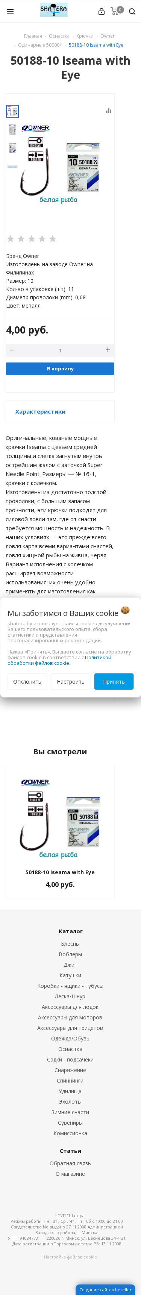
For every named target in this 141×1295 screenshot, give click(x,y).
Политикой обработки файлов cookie (59, 660)
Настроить (71, 681)
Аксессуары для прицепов (70, 1027)
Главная (33, 36)
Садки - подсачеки (70, 1059)
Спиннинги (70, 1080)
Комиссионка (70, 1133)
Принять (114, 681)
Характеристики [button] (40, 411)
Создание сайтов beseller (105, 1289)
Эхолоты (70, 1101)
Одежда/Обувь (70, 1038)
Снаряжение (70, 1070)
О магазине (70, 1173)
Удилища (70, 1091)
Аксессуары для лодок (70, 1006)
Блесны (70, 943)
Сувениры (70, 1122)
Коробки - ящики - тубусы (70, 985)
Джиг (70, 964)
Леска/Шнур (70, 996)
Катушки (70, 975)
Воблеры (70, 954)
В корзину (60, 368)
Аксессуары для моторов (70, 1017)
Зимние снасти (70, 1112)
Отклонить (27, 681)
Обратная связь (70, 1163)
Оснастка (70, 1048)
